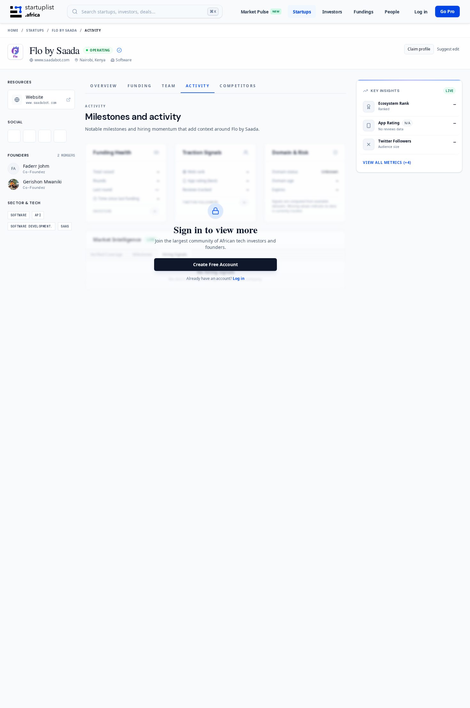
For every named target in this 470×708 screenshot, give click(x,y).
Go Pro (447, 11)
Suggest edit (448, 49)
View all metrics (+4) (387, 162)
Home (13, 30)
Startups (302, 12)
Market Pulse (260, 12)
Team (169, 85)
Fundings (363, 12)
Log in (420, 12)
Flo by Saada (64, 30)
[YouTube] (60, 136)
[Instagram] (44, 136)
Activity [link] (93, 30)
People (392, 12)
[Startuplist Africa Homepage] (32, 11)
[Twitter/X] (14, 136)
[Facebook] (29, 136)
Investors (332, 12)
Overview (103, 85)
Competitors (238, 85)
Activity (197, 85)
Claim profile (419, 49)
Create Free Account (215, 264)
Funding (140, 85)
